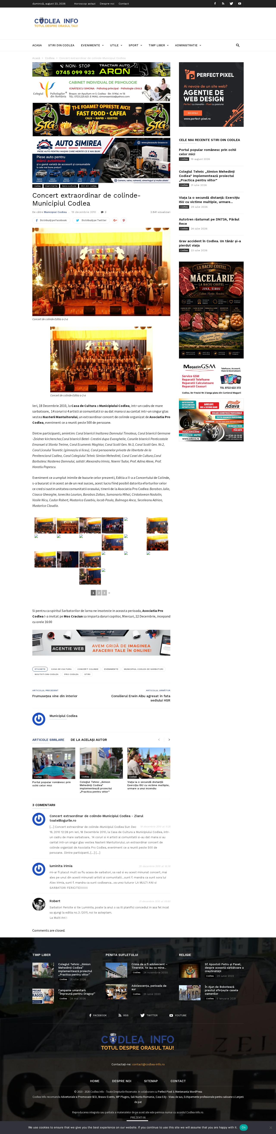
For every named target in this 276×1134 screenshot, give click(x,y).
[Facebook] (215, 4)
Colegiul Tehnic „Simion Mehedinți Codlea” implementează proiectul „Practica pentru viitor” (96, 786)
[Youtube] (239, 4)
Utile (114, 45)
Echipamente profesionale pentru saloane (208, 1097)
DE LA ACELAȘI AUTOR (89, 740)
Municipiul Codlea (55, 212)
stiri (87, 674)
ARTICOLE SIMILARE (48, 740)
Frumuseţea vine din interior (54, 696)
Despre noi (107, 3)
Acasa (37, 45)
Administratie (186, 45)
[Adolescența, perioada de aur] (116, 991)
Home (94, 1081)
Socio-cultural (69, 186)
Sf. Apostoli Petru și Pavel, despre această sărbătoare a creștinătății (224, 968)
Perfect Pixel (165, 1092)
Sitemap (151, 1081)
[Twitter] (231, 4)
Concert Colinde (87, 669)
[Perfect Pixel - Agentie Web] (211, 125)
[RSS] (223, 4)
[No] (270, 1127)
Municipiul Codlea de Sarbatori (143, 669)
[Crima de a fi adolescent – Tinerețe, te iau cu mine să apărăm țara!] (116, 970)
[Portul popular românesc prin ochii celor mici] (53, 763)
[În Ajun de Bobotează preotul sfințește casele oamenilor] (190, 992)
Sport (133, 45)
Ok (244, 1127)
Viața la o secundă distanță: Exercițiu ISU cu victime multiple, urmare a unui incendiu (148, 785)
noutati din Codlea (46, 674)
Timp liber (157, 45)
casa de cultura (61, 669)
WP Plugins (122, 1097)
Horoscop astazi (85, 3)
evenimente (111, 669)
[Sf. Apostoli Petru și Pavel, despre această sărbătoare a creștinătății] (190, 970)
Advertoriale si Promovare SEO (79, 1097)
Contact (124, 3)
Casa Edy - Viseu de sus (169, 1097)
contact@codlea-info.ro (148, 1064)
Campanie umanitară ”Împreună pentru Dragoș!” (76, 992)
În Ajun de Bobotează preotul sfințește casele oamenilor (221, 990)
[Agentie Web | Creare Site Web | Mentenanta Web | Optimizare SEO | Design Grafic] (101, 659)
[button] (238, 45)
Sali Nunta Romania (142, 1097)
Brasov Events (106, 1097)
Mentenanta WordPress (188, 1092)
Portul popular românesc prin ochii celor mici (51, 784)
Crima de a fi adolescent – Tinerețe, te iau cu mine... (150, 966)
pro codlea (71, 674)
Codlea (37, 186)
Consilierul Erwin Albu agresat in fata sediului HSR (140, 698)
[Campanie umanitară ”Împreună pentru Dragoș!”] (43, 996)
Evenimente (90, 45)
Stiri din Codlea (61, 45)
